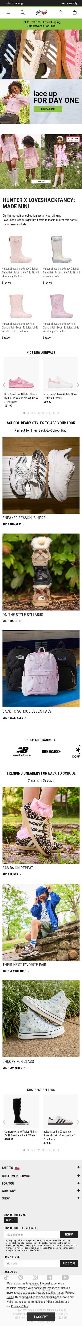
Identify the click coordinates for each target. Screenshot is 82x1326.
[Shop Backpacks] (41, 668)
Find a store (11, 1256)
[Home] (41, 12)
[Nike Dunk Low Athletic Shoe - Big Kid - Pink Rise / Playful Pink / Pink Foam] (21, 374)
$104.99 (8, 1139)
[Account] (60, 12)
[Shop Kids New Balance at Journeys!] (21, 751)
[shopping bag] (74, 12)
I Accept (41, 1317)
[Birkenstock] (51, 751)
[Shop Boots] (41, 572)
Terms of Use (53, 1245)
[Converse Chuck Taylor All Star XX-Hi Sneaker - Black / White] (21, 1111)
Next (77, 385)
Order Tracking (14, 3)
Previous (6, 386)
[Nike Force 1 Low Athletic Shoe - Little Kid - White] (60, 374)
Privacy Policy (70, 1245)
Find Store (69, 1263)
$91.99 (8, 405)
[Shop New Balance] (41, 922)
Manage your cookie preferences (37, 1288)
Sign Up (10, 1220)
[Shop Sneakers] (41, 475)
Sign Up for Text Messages (21, 1228)
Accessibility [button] (69, 3)
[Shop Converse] (41, 1018)
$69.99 (47, 401)
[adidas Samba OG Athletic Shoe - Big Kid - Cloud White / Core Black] (60, 1111)
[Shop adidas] (41, 825)
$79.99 (47, 1143)
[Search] (23, 12)
